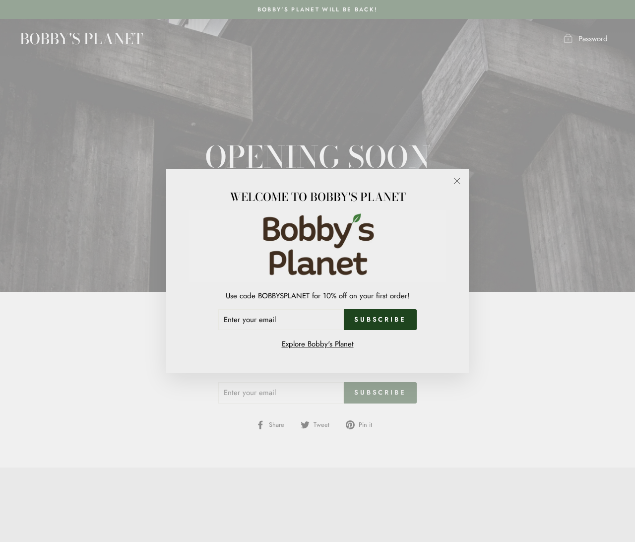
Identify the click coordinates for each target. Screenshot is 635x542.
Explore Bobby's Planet (318, 344)
